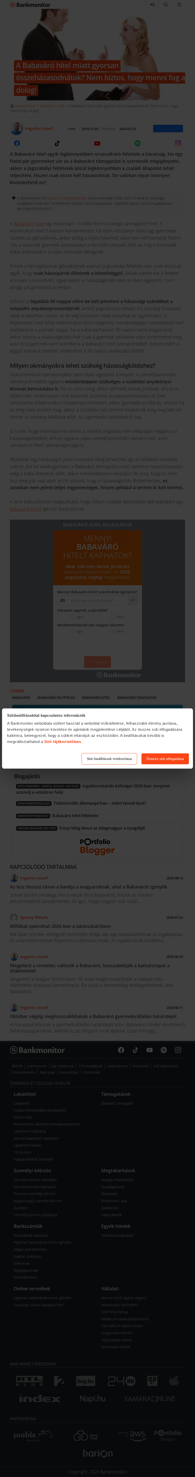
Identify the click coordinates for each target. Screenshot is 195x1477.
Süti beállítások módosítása (109, 759)
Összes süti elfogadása (165, 759)
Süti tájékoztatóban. (63, 741)
